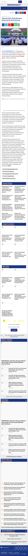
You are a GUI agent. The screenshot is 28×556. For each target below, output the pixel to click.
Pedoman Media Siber (14, 553)
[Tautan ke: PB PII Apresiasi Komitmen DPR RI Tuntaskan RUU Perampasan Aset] (4, 451)
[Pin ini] (12, 24)
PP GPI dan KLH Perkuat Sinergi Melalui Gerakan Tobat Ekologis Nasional (14, 488)
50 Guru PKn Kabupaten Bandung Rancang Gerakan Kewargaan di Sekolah (7, 216)
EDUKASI (12, 22)
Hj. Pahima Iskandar (8, 171)
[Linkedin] (23, 12)
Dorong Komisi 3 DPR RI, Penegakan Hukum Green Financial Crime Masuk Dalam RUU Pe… (14, 493)
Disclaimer (16, 552)
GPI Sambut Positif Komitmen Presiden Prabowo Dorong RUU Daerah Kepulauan (14, 514)
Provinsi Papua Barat (8, 176)
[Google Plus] (21, 12)
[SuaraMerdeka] (14, 5)
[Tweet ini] (6, 24)
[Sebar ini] (3, 24)
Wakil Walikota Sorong (9, 178)
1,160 (14, 320)
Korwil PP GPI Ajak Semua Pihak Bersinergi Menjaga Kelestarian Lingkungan (12, 499)
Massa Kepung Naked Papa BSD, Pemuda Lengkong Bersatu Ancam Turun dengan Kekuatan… (14, 505)
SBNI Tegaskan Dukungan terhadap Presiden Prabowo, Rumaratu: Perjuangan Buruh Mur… (16, 384)
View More (14, 330)
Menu (24, 8)
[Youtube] (25, 12)
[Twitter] (18, 12)
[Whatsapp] (15, 24)
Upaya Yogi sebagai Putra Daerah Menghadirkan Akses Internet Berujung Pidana (20, 198)
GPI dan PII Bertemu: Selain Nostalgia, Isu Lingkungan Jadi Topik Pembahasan (15, 483)
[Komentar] (19, 24)
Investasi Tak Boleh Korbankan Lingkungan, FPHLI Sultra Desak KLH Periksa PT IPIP (20, 189)
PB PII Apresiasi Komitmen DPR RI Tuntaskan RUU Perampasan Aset (17, 451)
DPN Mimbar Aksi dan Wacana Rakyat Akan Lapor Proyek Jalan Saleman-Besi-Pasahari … (13, 362)
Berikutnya (21, 320)
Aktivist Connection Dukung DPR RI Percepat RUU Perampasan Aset (7, 197)
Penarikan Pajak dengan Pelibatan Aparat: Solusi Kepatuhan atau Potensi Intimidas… (15, 510)
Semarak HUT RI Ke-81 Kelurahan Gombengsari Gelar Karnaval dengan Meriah (7, 189)
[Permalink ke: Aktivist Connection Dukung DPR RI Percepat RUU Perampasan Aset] (7, 247)
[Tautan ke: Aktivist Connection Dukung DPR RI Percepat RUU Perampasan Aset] (4, 392)
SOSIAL (15, 22)
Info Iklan (23, 553)
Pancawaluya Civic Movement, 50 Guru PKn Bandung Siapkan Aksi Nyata (20, 206)
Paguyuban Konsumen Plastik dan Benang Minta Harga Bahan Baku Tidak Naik (15, 523)
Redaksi (10, 552)
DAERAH (8, 22)
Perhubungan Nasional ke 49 (10, 173)
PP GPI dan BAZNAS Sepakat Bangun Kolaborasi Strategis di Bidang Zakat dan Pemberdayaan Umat (7, 207)
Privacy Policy (4, 553)
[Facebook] (16, 12)
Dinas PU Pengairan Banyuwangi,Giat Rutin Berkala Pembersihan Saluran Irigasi (15, 519)
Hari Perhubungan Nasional (10, 169)
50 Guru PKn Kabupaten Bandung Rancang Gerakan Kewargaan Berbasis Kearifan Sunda (20, 216)
